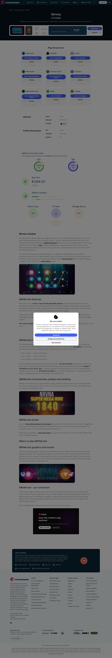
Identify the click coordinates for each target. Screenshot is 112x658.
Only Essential (56, 342)
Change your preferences (56, 339)
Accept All (56, 335)
